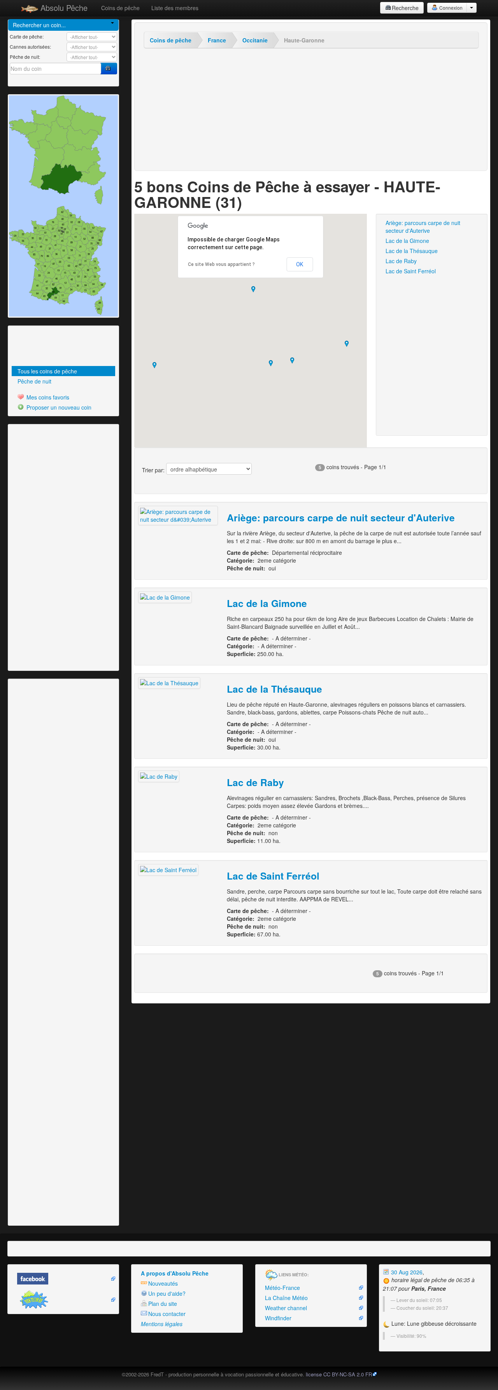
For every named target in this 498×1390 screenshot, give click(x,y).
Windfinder (278, 1318)
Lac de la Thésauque (412, 251)
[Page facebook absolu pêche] (63, 1278)
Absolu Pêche (63, 7)
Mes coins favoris (47, 397)
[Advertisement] (53, 346)
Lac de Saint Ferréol (411, 271)
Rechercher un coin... (39, 25)
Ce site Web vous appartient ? (221, 264)
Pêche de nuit (34, 381)
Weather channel (286, 1308)
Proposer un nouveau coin (58, 407)
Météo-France (282, 1287)
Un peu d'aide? (167, 1293)
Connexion (450, 7)
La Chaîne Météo (286, 1298)
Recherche (405, 8)
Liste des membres (174, 8)
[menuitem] (63, 371)
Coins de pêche (120, 8)
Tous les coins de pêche (47, 371)
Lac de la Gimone (407, 241)
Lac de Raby (401, 261)
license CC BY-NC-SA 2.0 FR (339, 1374)
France (217, 40)
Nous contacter (167, 1314)
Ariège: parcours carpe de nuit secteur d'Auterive (423, 226)
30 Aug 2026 (406, 1272)
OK (299, 264)
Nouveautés (163, 1283)
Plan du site (162, 1303)
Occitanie (255, 40)
